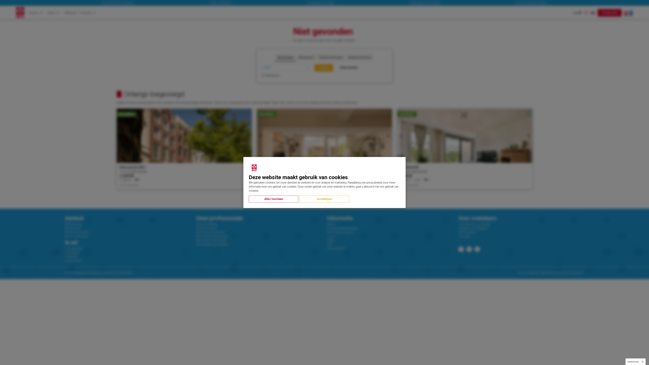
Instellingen (324, 199)
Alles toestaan (273, 199)
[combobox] (636, 361)
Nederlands (633, 361)
